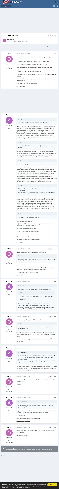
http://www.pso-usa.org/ (29, 137)
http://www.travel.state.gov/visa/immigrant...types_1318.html (35, 156)
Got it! (52, 485)
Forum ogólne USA (22, 41)
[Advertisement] (29, 21)
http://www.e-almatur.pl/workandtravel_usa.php (28, 418)
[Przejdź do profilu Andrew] (9, 120)
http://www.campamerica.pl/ (23, 421)
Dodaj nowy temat (51, 47)
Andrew (9, 115)
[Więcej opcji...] (55, 54)
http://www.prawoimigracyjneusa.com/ (26, 228)
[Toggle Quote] (18, 119)
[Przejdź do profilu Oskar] (4, 40)
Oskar (12, 39)
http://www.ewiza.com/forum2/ (24, 221)
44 (9, 128)
